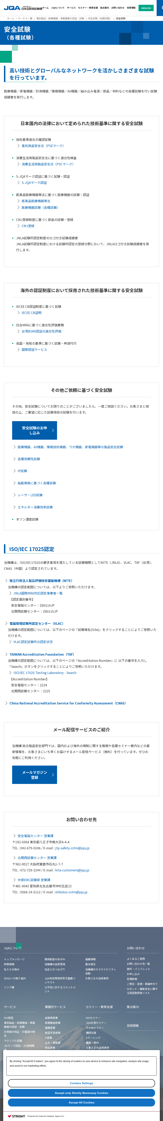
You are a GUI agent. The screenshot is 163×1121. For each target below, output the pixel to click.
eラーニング (93, 1038)
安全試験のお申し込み (34, 430)
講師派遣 (91, 1033)
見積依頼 (132, 979)
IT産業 (48, 1038)
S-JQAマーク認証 (34, 182)
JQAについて (58, 7)
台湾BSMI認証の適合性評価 (41, 331)
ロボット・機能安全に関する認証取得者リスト (142, 991)
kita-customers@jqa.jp (72, 870)
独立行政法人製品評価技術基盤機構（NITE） (42, 580)
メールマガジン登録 (34, 775)
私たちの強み (11, 969)
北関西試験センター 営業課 (37, 857)
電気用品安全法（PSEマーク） (44, 145)
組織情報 (90, 959)
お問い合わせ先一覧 (138, 964)
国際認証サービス (34, 349)
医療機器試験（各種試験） (41, 207)
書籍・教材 (92, 1043)
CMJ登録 (28, 225)
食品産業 (50, 1047)
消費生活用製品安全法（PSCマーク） (48, 164)
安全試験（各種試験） (100, 18)
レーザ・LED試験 (30, 494)
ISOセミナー (93, 1018)
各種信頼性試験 (29, 458)
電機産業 (50, 1028)
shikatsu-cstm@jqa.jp (71, 892)
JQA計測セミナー (96, 1023)
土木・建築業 (52, 1043)
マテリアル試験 (13, 1041)
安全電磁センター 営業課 (35, 835)
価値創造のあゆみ (55, 959)
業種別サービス (55, 1007)
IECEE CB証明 (31, 312)
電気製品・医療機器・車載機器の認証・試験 (60, 18)
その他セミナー (95, 1028)
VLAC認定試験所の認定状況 (33, 641)
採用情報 (131, 7)
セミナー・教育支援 (88, 7)
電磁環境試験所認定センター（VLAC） (37, 623)
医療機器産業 (52, 1023)
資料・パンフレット (138, 969)
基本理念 (90, 964)
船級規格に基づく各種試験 (37, 483)
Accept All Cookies (81, 1102)
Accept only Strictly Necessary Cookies (81, 1093)
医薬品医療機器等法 (36, 200)
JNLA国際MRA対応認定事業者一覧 (38, 593)
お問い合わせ (117, 7)
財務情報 (9, 964)
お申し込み (133, 974)
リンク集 (9, 987)
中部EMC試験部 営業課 (34, 879)
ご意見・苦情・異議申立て (142, 984)
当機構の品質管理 (55, 964)
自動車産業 (51, 1018)
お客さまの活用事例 (97, 978)
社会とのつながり (55, 969)
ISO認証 (8, 1018)
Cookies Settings (81, 1083)
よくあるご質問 (136, 959)
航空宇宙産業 (52, 1033)
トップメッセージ (14, 959)
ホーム (45, 7)
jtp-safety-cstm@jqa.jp (72, 847)
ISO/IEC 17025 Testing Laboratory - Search (45, 672)
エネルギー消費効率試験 (35, 507)
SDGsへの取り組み (15, 978)
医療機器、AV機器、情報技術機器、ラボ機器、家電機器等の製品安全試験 (70, 446)
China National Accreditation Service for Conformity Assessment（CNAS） (69, 703)
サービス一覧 (25, 18)
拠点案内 (104, 7)
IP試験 (22, 470)
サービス (71, 7)
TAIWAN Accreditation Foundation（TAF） (43, 654)
